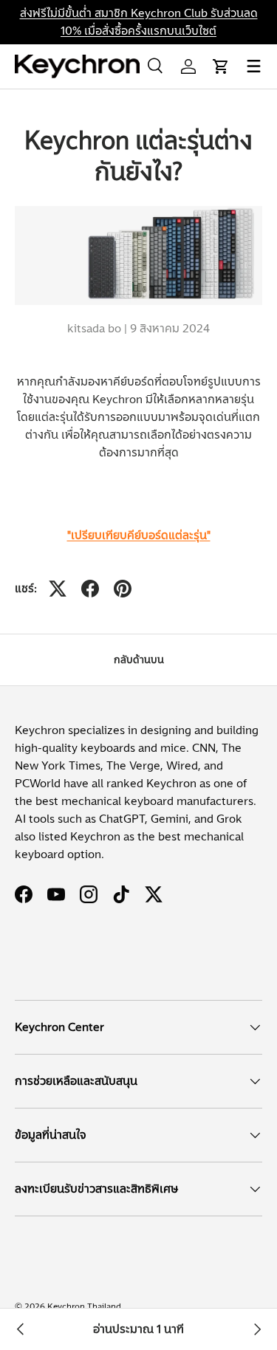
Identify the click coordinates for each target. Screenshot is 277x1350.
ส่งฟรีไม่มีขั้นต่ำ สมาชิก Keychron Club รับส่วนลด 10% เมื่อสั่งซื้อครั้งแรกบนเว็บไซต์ (139, 22)
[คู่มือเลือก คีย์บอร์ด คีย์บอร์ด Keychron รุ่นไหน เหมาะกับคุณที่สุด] (256, 1329)
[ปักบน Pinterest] (122, 588)
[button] (221, 66)
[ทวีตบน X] (57, 588)
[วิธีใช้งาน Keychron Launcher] (21, 1329)
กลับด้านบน (139, 660)
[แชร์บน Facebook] (90, 588)
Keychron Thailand (84, 1306)
